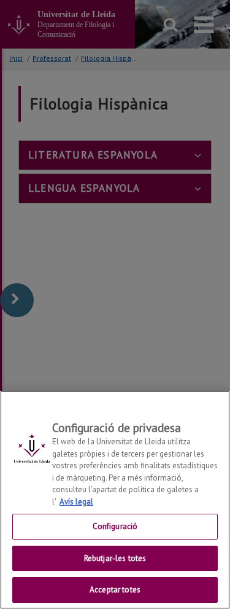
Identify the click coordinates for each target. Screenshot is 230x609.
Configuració (115, 526)
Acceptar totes (115, 589)
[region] (115, 500)
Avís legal (76, 502)
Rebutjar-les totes (115, 558)
